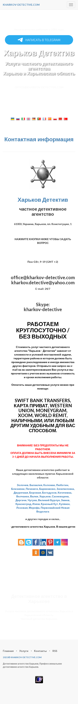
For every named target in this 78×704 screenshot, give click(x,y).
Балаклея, (36, 485)
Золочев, (23, 485)
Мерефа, (34, 507)
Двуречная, (21, 492)
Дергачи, (21, 500)
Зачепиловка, (66, 488)
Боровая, (35, 492)
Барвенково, (47, 488)
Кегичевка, (65, 492)
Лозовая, (22, 507)
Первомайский (51, 507)
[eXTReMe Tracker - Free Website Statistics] (39, 679)
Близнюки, (18, 488)
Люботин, (62, 485)
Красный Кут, (49, 503)
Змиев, (65, 500)
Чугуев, (32, 500)
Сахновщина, (60, 496)
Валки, (34, 496)
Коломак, (49, 485)
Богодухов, (49, 492)
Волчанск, (23, 496)
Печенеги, (32, 488)
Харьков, (45, 496)
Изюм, (36, 503)
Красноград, (24, 503)
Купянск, (64, 503)
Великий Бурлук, (49, 500)
